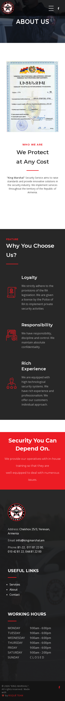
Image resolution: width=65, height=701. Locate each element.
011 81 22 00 (35, 547)
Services (15, 584)
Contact (15, 595)
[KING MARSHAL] (10, 8)
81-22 (21, 547)
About (14, 589)
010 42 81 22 (16, 551)
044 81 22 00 (33, 551)
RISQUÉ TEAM (15, 695)
